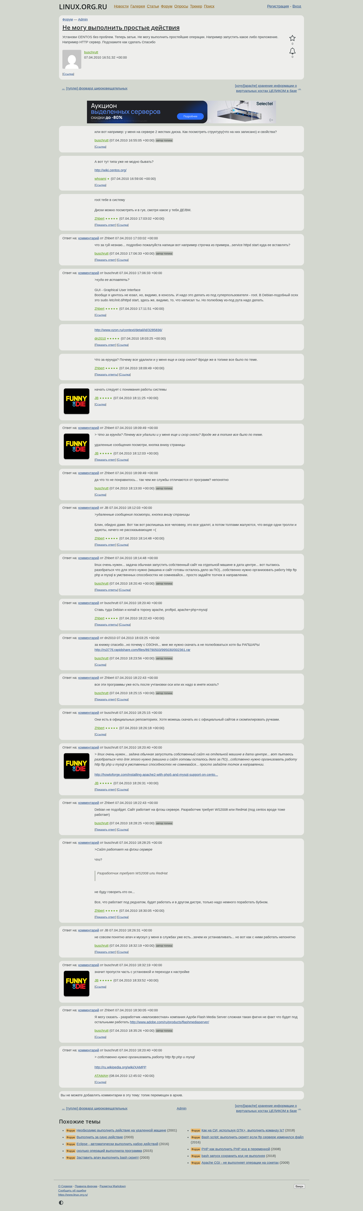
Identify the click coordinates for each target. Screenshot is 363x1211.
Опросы (181, 6)
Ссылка (68, 74)
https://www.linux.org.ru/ (73, 1194)
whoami (100, 179)
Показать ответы (106, 374)
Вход (296, 6)
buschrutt (91, 52)
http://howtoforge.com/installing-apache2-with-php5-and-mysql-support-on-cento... (156, 775)
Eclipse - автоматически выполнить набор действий (117, 1144)
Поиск (209, 6)
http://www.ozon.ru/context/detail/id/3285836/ (128, 330)
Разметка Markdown (113, 1186)
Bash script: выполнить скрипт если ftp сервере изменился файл (253, 1137)
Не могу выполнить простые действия (121, 27)
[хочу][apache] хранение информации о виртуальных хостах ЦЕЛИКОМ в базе (266, 88)
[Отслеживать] (292, 51)
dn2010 (100, 338)
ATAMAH (101, 1076)
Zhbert (99, 218)
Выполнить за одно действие (100, 1137)
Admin (83, 19)
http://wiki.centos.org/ (110, 170)
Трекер (196, 6)
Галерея (137, 6)
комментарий (88, 238)
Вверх (299, 1186)
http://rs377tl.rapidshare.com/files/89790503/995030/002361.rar (142, 650)
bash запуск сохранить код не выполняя (233, 1156)
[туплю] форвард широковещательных (96, 88)
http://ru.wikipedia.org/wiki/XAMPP (120, 1067)
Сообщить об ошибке (72, 1190)
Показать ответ (105, 224)
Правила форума (86, 1186)
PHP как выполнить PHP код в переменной (236, 1149)
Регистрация (278, 6)
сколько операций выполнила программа (109, 1151)
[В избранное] (292, 38)
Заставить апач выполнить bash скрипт (108, 1157)
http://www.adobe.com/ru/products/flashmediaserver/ (169, 1022)
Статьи (153, 6)
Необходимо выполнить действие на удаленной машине (121, 1130)
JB (97, 398)
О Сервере (65, 1186)
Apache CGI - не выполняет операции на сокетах (240, 1163)
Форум (166, 6)
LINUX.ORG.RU (83, 6)
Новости (121, 6)
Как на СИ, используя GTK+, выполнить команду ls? (243, 1130)
